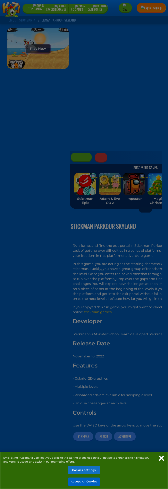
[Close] (161, 458)
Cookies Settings (84, 470)
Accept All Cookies (84, 481)
